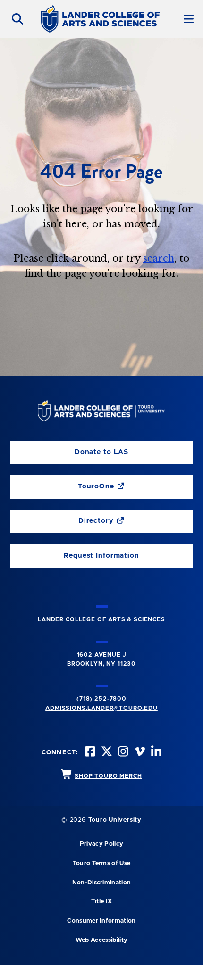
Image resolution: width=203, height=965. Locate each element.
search (158, 258)
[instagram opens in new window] (122, 752)
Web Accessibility (101, 940)
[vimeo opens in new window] (139, 752)
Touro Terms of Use (102, 863)
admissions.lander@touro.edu (101, 708)
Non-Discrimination (101, 883)
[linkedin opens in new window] (155, 752)
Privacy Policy (101, 844)
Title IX (101, 902)
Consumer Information (101, 921)
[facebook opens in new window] (89, 752)
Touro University (115, 820)
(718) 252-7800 (101, 698)
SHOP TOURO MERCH (108, 776)
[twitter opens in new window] (106, 752)
